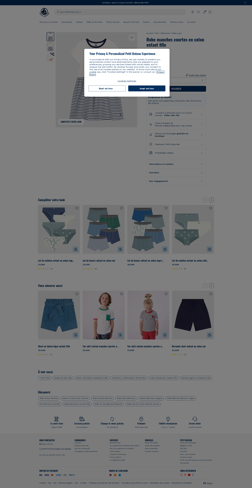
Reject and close (106, 88)
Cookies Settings (127, 81)
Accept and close (147, 88)
